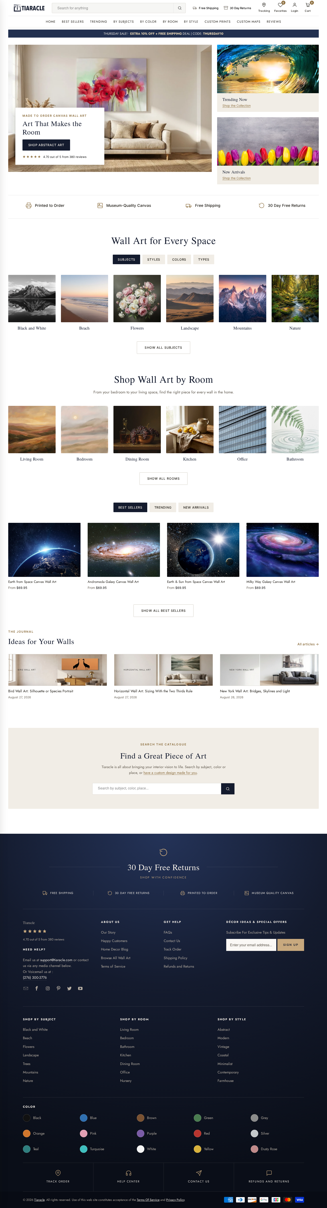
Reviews (274, 21)
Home (51, 21)
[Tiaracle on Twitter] (70, 988)
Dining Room (130, 1063)
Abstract (224, 1029)
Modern (223, 1038)
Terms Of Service (148, 1200)
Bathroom (127, 1046)
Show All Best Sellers (163, 610)
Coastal (223, 1055)
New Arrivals (196, 507)
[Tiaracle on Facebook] (37, 988)
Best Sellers (73, 21)
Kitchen (125, 1055)
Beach (27, 1038)
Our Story (108, 932)
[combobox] (113, 8)
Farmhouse (226, 1080)
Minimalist (225, 1063)
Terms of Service (113, 966)
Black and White (35, 1029)
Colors (179, 259)
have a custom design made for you (170, 772)
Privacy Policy (175, 1200)
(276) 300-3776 (35, 977)
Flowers (28, 1046)
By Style (191, 21)
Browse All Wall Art (115, 957)
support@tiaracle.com (56, 959)
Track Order (172, 949)
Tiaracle (39, 1200)
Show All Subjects (163, 347)
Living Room (129, 1029)
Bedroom (127, 1038)
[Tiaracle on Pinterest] (59, 988)
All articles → (308, 644)
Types (203, 259)
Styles (153, 259)
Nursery (125, 1080)
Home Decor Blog (114, 949)
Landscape (31, 1055)
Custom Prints (218, 21)
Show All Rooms (163, 478)
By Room (170, 21)
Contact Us (172, 940)
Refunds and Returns (179, 966)
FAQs (168, 932)
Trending (98, 21)
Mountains (30, 1072)
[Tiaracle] (29, 8)
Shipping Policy (175, 957)
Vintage (223, 1046)
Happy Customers (114, 940)
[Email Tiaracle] (26, 988)
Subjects (126, 259)
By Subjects (123, 21)
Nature (28, 1080)
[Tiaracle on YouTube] (80, 988)
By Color (148, 21)
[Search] (180, 8)
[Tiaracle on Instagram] (48, 988)
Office (125, 1072)
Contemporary (228, 1072)
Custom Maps (248, 21)
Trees (26, 1063)
